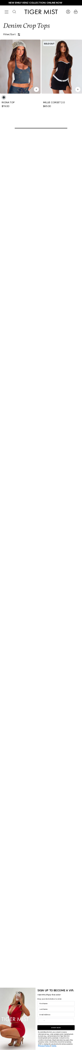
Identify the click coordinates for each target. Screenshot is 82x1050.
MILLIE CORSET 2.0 (54, 102)
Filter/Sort (9, 34)
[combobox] (47, 1020)
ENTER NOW (61, 1028)
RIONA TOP (8, 102)
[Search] (14, 12)
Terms (59, 1046)
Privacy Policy (49, 1046)
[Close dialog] (78, 990)
